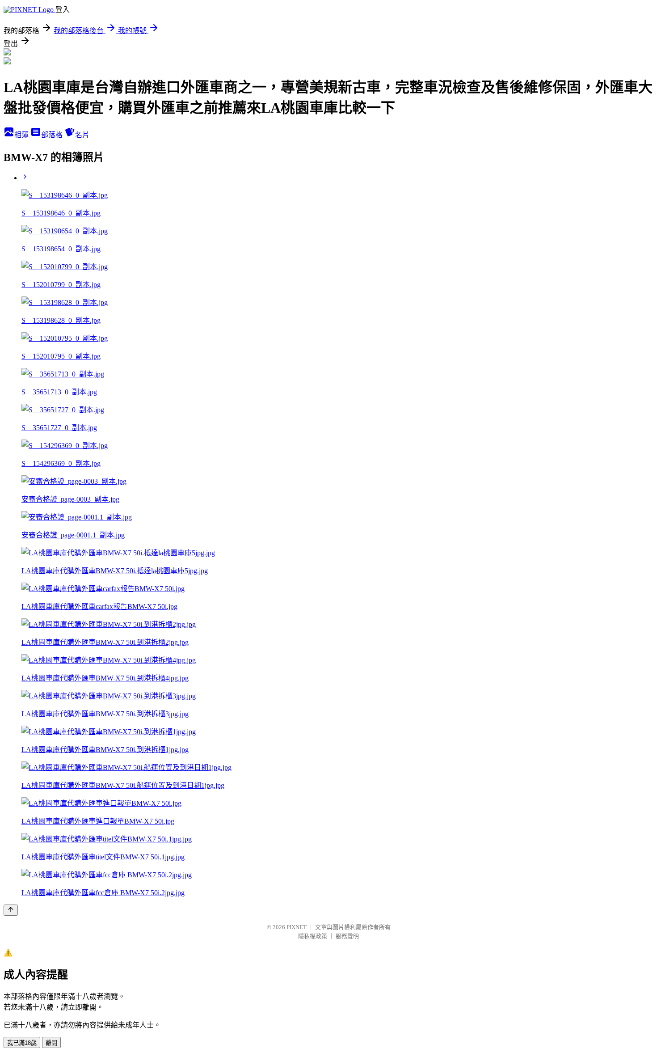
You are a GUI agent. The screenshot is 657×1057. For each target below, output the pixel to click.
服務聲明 (347, 936)
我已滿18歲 (22, 1043)
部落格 (52, 135)
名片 (82, 135)
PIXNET (296, 927)
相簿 (22, 135)
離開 (51, 1043)
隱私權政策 (312, 936)
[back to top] (11, 910)
